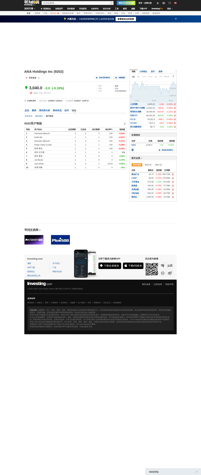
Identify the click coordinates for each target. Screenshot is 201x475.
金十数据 (81, 302)
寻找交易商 (31, 229)
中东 (123, 13)
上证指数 (134, 104)
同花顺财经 (117, 302)
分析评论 (95, 9)
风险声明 (169, 284)
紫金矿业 (135, 174)
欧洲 (116, 13)
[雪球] (163, 273)
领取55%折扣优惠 (126, 3)
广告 (54, 267)
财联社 (39, 302)
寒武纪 (134, 197)
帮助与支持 (57, 271)
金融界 (72, 302)
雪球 (46, 302)
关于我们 (56, 263)
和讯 (89, 302)
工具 (117, 9)
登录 (140, 3)
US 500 (133, 123)
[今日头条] (170, 265)
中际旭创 (135, 193)
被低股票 (156, 13)
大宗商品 (143, 71)
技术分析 (107, 9)
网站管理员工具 (34, 276)
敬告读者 (146, 284)
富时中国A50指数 (137, 108)
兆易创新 (135, 189)
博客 (29, 263)
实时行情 (28, 8)
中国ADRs (99, 13)
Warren (53, 13)
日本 (116, 88)
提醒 (133, 9)
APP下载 (31, 267)
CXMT (134, 178)
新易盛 (134, 186)
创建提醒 (122, 77)
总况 (27, 110)
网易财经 (97, 302)
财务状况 (57, 110)
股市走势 (135, 158)
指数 (134, 71)
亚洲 (130, 13)
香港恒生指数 (135, 112)
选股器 (37, 13)
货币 (153, 71)
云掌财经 (54, 302)
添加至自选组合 (167, 150)
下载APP (143, 9)
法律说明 (158, 284)
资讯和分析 (44, 110)
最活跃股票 (137, 165)
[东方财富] (163, 265)
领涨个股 (148, 165)
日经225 (133, 115)
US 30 (133, 119)
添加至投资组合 (104, 77)
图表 (34, 110)
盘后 (78, 13)
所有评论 (28, 116)
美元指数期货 (135, 127)
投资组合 (47, 9)
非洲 (137, 13)
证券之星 (106, 302)
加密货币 (59, 9)
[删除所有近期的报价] (132, 149)
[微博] (170, 273)
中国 (45, 13)
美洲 (109, 13)
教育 (125, 9)
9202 (133, 145)
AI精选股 (145, 13)
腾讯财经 (30, 302)
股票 (28, 13)
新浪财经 (64, 302)
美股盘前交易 (67, 13)
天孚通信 (135, 182)
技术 (67, 110)
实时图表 (71, 9)
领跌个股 (158, 165)
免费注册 (148, 3)
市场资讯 (83, 9)
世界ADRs (88, 13)
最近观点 (39, 116)
